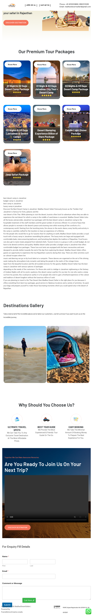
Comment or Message (12, 583)
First (3, 566)
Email (5, 571)
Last (31, 566)
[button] (6, 354)
